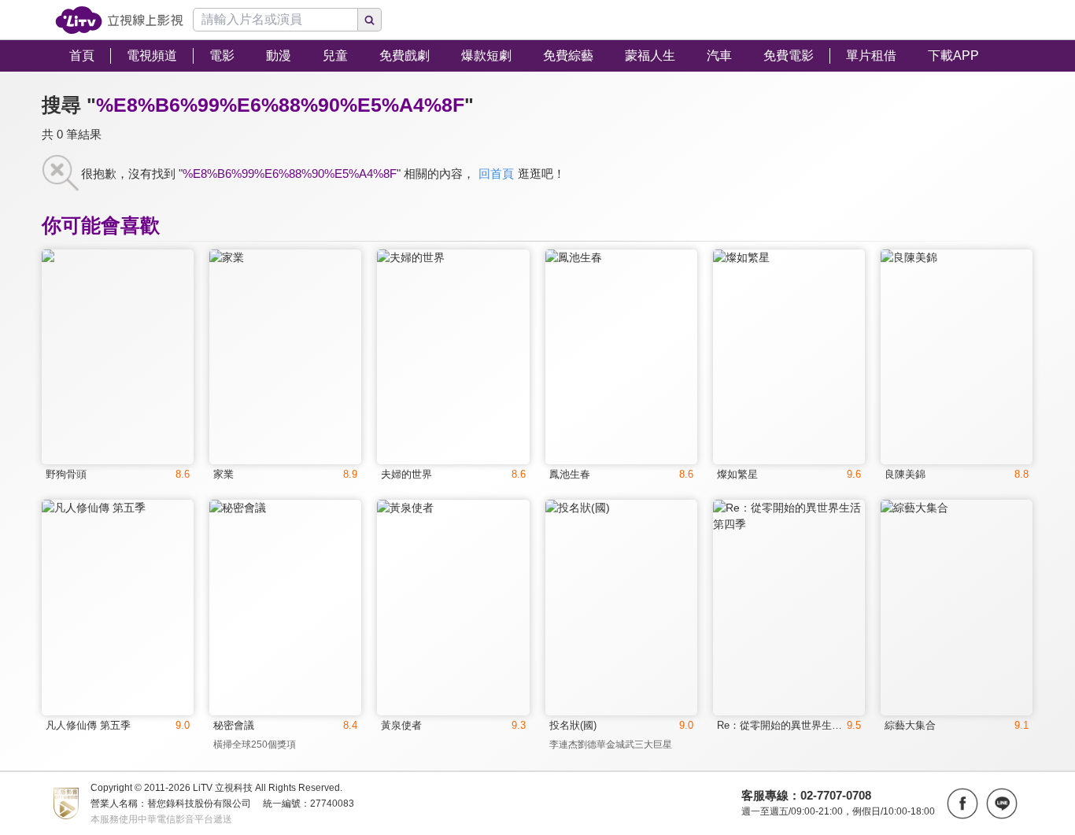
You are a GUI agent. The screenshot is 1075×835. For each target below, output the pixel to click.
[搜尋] (370, 19)
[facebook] (962, 803)
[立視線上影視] (119, 20)
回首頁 (496, 173)
